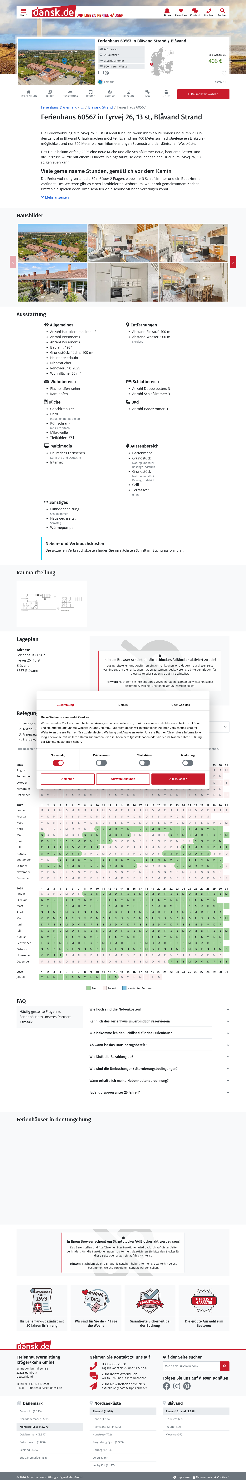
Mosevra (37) (174, 1434)
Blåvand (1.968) (103, 1411)
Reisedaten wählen (204, 94)
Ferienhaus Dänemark (58, 107)
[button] (23, 12)
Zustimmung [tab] (65, 704)
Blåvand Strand (100, 107)
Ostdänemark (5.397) (33, 1434)
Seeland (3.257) (29, 1450)
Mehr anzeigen (56, 197)
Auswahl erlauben (123, 778)
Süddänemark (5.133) (33, 1457)
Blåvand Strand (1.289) (180, 1411)
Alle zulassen (178, 778)
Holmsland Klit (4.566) (107, 1427)
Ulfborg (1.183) (102, 1450)
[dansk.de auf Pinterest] (187, 1386)
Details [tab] (123, 704)
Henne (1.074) (101, 1419)
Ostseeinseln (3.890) (33, 1442)
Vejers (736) (100, 1457)
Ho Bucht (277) (175, 1419)
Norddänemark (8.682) (34, 1419)
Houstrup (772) (102, 1434)
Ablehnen (67, 778)
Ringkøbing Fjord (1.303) (108, 1442)
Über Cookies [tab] (180, 704)
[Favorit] (224, 73)
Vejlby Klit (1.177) (104, 1465)
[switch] (101, 763)
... (82, 107)
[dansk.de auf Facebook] (166, 1386)
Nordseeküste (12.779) (34, 1427)
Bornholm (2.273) (31, 1411)
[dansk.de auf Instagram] (176, 1386)
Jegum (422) (173, 1427)
